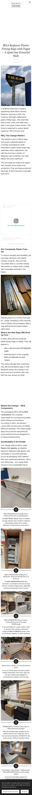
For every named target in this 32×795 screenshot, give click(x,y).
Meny (30, 2)
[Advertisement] (16, 25)
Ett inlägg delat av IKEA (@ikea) (16, 244)
